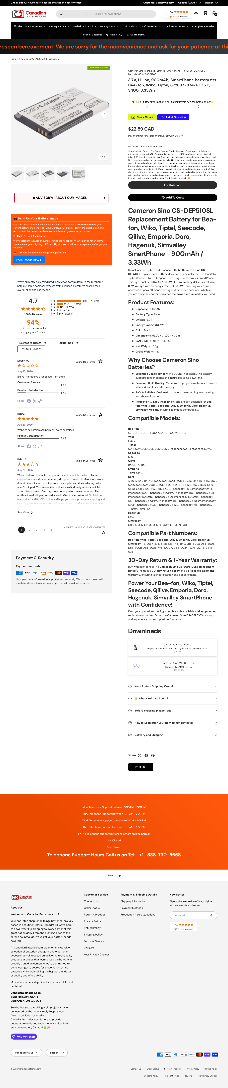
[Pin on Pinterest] (153, 755)
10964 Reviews (36, 314)
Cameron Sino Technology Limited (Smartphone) (154, 70)
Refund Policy (92, 928)
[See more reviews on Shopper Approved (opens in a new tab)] (40, 401)
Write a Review (31, 349)
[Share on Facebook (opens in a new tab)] (29, 401)
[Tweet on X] (139, 755)
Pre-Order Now (173, 184)
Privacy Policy (92, 921)
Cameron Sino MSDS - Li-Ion (178, 663)
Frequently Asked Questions (138, 914)
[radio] (78, 301)
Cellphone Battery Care (177, 644)
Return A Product (94, 914)
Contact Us (91, 901)
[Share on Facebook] (146, 755)
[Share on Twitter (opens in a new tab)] (35, 401)
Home (13, 59)
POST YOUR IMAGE (29, 259)
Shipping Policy (93, 934)
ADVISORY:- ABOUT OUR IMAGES (61, 198)
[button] (205, 12)
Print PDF (140, 767)
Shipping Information (133, 901)
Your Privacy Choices (96, 954)
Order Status (92, 908)
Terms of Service (94, 941)
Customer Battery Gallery (158, 2)
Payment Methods (132, 908)
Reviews (89, 948)
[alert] (61, 198)
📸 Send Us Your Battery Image (35, 218)
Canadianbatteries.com (29, 1069)
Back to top (114, 875)
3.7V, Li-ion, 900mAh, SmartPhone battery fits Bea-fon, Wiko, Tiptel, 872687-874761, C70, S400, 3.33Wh (39, 59)
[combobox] (106, 14)
